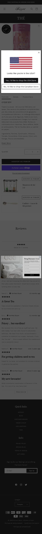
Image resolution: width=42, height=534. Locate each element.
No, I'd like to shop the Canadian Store (21, 86)
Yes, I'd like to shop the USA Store (21, 80)
